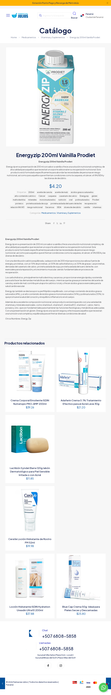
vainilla (87, 207)
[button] (103, 687)
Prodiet (95, 200)
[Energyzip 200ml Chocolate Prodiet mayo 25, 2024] (2, 683)
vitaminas (97, 207)
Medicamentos (29, 37)
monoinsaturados (48, 200)
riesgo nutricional (34, 207)
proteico (19, 203)
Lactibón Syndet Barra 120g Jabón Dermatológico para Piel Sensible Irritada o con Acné (30, 471)
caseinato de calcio (68, 196)
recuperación (91, 203)
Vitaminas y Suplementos (53, 37)
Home (14, 37)
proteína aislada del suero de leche (66, 203)
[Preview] (50, 357)
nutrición (62, 200)
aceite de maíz (61, 192)
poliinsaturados (82, 200)
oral (70, 200)
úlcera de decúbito (72, 207)
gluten (94, 196)
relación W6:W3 (17, 207)
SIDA (59, 207)
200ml (31, 192)
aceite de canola (44, 192)
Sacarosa (49, 207)
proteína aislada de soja (37, 203)
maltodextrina (19, 200)
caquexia (52, 196)
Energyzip (84, 196)
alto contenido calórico (25, 196)
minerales (32, 200)
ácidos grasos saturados (82, 192)
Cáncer (42, 196)
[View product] (50, 351)
